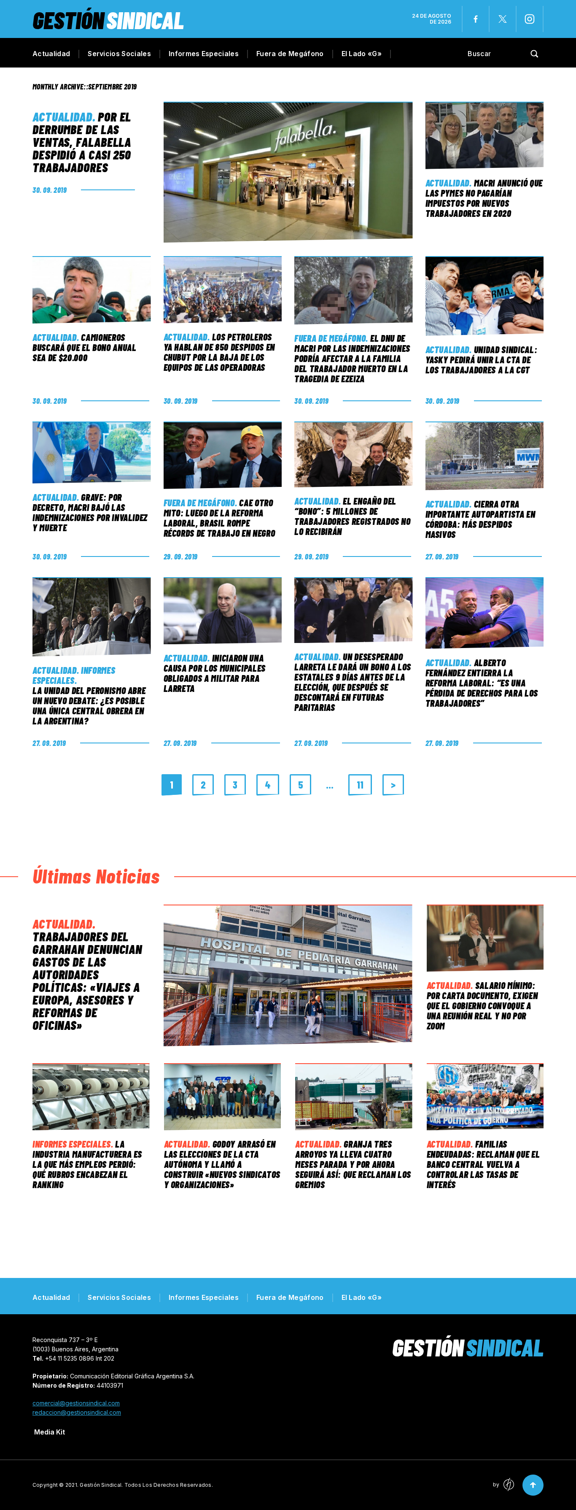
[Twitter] (502, 19)
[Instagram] (529, 19)
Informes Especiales (204, 53)
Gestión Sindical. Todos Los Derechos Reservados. (146, 1485)
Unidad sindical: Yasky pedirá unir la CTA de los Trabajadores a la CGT (481, 359)
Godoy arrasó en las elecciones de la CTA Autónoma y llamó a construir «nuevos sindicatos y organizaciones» (222, 1164)
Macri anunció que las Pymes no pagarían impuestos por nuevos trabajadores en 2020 (484, 198)
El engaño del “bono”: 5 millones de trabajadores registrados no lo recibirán (352, 516)
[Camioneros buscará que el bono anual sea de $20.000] (91, 290)
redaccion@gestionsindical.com (76, 1412)
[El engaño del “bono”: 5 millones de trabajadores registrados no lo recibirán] (353, 454)
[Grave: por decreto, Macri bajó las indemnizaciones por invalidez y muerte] (91, 452)
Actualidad (51, 53)
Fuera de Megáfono (289, 53)
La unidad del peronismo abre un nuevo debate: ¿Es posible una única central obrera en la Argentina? (88, 705)
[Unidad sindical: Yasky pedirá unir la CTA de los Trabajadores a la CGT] (484, 296)
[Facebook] (475, 19)
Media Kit (49, 1432)
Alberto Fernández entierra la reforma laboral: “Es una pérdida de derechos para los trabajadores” (481, 682)
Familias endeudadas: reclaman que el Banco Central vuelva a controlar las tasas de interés (483, 1164)
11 (360, 784)
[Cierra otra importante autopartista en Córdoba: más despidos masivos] (484, 455)
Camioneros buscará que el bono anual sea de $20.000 (84, 347)
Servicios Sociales (119, 53)
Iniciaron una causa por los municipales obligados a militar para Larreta (215, 673)
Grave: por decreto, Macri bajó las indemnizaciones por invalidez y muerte (90, 512)
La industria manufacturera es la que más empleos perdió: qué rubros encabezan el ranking (87, 1164)
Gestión (108, 19)
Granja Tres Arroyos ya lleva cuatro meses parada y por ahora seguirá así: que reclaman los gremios (353, 1164)
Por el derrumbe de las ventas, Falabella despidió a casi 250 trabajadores (81, 142)
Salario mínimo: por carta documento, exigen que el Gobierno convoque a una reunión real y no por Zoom (482, 1005)
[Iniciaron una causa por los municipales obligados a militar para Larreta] (223, 611)
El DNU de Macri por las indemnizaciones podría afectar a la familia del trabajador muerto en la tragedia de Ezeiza (352, 358)
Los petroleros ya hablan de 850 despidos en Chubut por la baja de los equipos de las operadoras (219, 352)
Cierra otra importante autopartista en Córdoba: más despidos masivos (480, 519)
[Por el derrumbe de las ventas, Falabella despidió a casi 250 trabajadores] (288, 172)
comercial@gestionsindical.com (76, 1403)
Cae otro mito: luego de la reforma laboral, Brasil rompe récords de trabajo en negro (219, 517)
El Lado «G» (362, 53)
